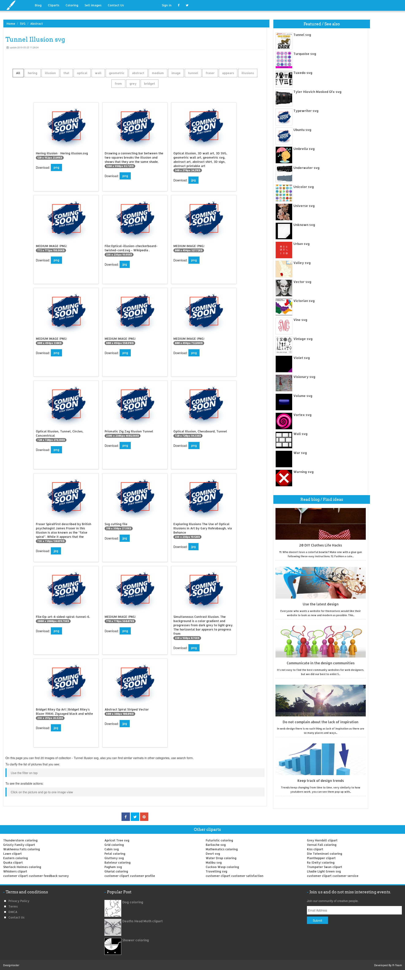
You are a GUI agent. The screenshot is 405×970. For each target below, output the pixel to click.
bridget (149, 83)
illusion (50, 73)
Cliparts (53, 5)
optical (82, 73)
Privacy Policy (18, 901)
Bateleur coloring (117, 862)
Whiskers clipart (15, 871)
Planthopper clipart (321, 858)
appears (228, 73)
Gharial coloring (116, 871)
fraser (210, 73)
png (56, 167)
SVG (23, 23)
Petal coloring (114, 853)
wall (98, 73)
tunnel (193, 73)
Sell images (93, 5)
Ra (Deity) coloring (321, 862)
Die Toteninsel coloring (324, 853)
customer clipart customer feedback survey (36, 876)
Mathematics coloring (222, 849)
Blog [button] (38, 5)
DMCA (12, 912)
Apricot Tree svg (116, 840)
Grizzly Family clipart (19, 844)
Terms (13, 906)
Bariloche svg (216, 844)
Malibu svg (214, 862)
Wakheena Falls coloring (21, 849)
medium (158, 73)
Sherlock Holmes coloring (22, 867)
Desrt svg (213, 853)
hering (32, 73)
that (66, 73)
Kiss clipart (315, 849)
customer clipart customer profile (129, 876)
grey (133, 83)
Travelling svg (216, 871)
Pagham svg (113, 867)
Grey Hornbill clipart (322, 840)
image (176, 73)
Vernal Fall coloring (321, 844)
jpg (193, 180)
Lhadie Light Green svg (324, 871)
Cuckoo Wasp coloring (222, 867)
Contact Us (116, 5)
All (18, 73)
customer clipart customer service (332, 876)
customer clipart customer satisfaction (234, 876)
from (118, 83)
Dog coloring (132, 902)
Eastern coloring (15, 858)
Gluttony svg (114, 858)
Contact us (16, 917)
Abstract (36, 23)
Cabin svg (111, 849)
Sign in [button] (166, 5)
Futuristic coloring (219, 840)
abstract (138, 73)
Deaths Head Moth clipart (142, 921)
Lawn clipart (12, 853)
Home (11, 23)
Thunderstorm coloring (20, 840)
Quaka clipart (13, 862)
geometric (116, 73)
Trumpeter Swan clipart (324, 867)
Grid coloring (114, 844)
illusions (248, 73)
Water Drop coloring (221, 858)
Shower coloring (135, 940)
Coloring (72, 5)
